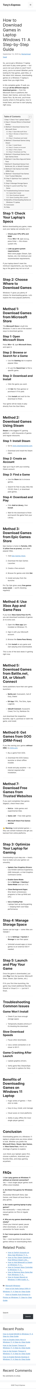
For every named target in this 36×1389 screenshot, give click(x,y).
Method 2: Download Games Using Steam (18, 142)
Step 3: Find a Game (15, 149)
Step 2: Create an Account (17, 147)
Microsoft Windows (12, 1286)
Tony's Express (11, 4)
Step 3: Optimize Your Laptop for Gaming (17, 180)
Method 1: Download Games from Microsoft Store (17, 128)
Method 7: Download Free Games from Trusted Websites (17, 175)
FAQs (8, 207)
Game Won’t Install (15, 193)
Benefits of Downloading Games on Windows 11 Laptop (18, 201)
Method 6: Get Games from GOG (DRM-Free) (17, 170)
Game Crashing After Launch (19, 197)
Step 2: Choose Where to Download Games (17, 123)
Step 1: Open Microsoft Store (18, 131)
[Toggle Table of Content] (29, 116)
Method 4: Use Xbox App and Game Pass (17, 160)
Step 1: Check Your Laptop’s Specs (17, 120)
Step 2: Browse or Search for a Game (18, 135)
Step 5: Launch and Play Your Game (16, 187)
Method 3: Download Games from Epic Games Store (17, 155)
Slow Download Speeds (17, 195)
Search (5, 1313)
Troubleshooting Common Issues (17, 191)
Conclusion (10, 205)
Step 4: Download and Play (17, 152)
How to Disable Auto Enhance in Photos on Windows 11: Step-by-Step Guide (17, 1297)
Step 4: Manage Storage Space (17, 183)
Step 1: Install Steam (15, 145)
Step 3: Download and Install (18, 138)
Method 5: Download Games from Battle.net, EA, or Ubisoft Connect (17, 165)
